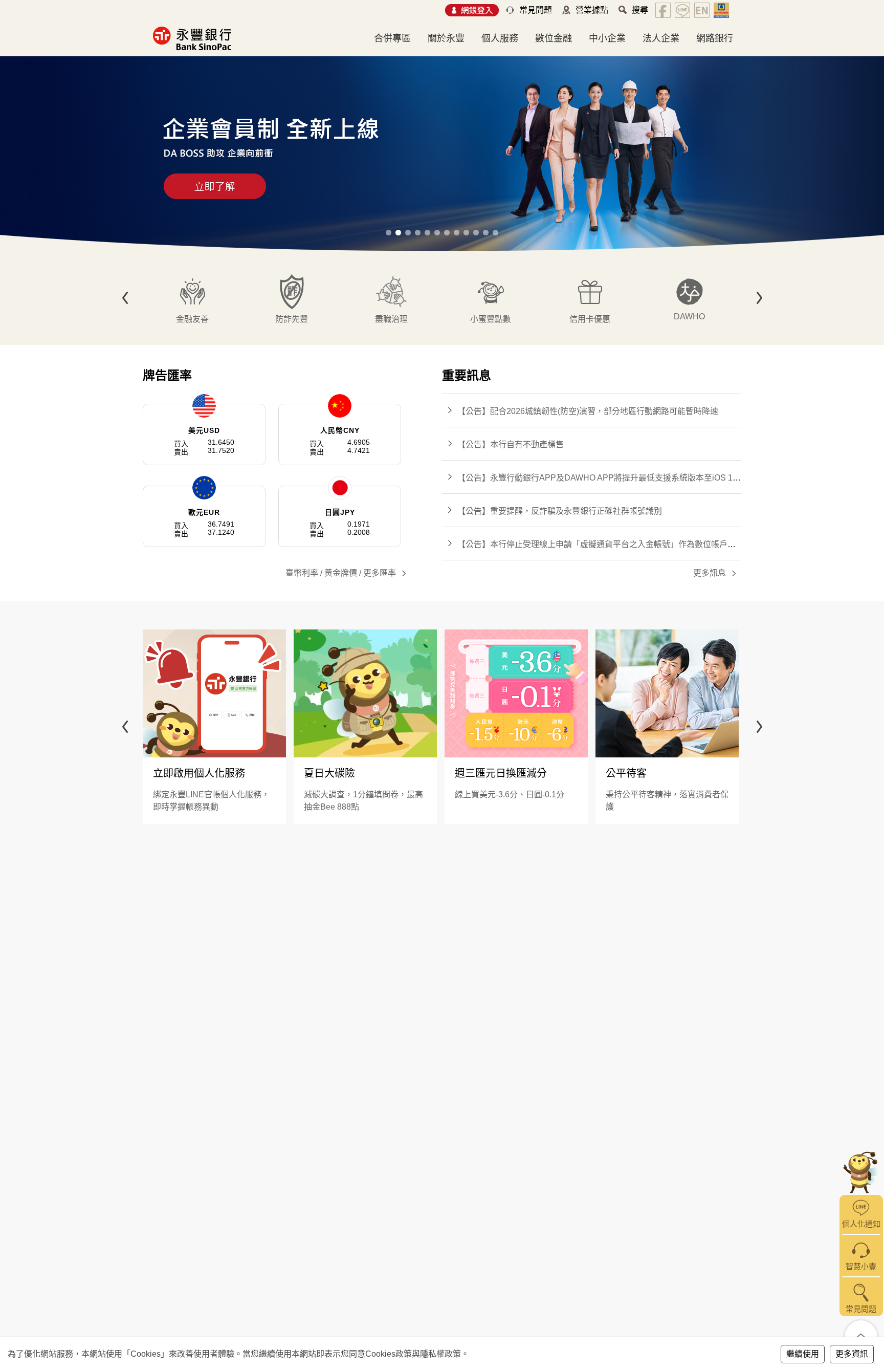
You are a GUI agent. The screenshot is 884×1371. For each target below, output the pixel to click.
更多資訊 (851, 1354)
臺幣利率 (301, 573)
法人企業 (661, 38)
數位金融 (553, 38)
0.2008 (358, 532)
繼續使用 (802, 1354)
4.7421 (358, 450)
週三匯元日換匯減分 (501, 773)
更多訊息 (709, 573)
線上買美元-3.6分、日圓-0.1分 (509, 794)
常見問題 (535, 10)
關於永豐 (446, 38)
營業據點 (592, 10)
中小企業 (607, 38)
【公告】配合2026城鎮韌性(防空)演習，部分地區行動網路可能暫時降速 (587, 411)
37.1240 (221, 532)
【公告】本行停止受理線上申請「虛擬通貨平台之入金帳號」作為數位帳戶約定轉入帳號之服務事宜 (637, 544)
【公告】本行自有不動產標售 (510, 444)
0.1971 (358, 524)
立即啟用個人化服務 (199, 773)
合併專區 (392, 38)
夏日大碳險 (329, 773)
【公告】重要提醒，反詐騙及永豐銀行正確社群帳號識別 (559, 511)
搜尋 (640, 10)
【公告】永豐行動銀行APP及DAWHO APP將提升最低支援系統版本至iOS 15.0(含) (607, 477)
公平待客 (626, 773)
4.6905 (358, 442)
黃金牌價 (340, 573)
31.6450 (221, 442)
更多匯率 (379, 573)
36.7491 (221, 524)
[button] (388, 232)
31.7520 (221, 450)
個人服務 (499, 38)
